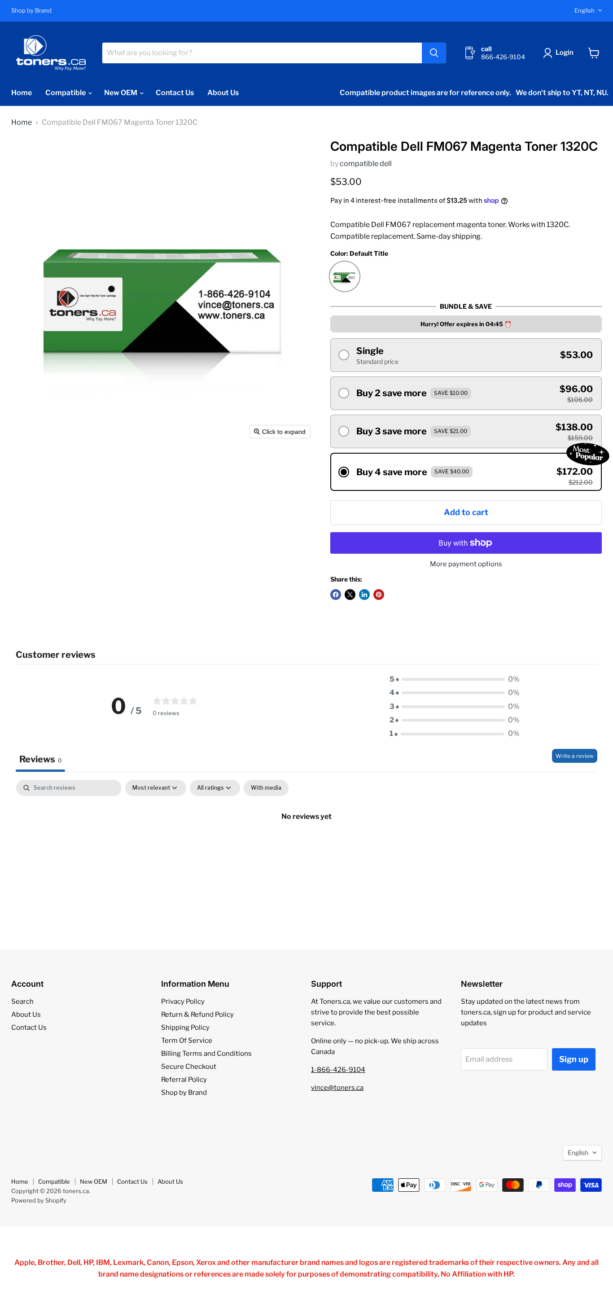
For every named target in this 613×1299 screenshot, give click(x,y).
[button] (560, 53)
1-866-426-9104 (338, 1070)
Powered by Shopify (38, 1200)
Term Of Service (186, 1041)
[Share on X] (350, 594)
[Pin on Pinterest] (378, 594)
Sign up (573, 1059)
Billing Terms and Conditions (206, 1054)
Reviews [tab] (40, 759)
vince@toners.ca (337, 1088)
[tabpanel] (306, 846)
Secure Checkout (188, 1067)
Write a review (575, 755)
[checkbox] (266, 788)
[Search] (434, 53)
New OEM (121, 92)
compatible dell (366, 163)
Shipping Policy (185, 1027)
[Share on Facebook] (335, 594)
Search (22, 1001)
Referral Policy (184, 1080)
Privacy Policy (183, 1001)
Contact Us (175, 92)
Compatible (66, 92)
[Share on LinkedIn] (364, 594)
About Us (223, 92)
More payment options (466, 564)
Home (21, 92)
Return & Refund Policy (197, 1014)
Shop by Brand (31, 10)
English (584, 10)
